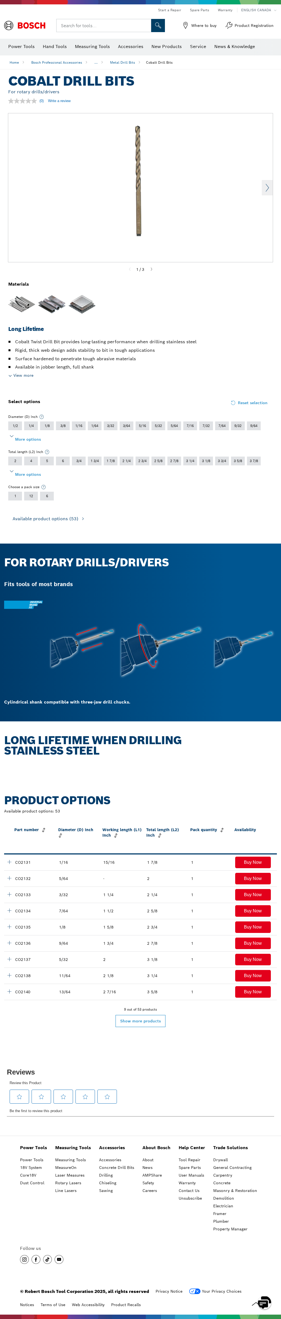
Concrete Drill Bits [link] (116, 1167)
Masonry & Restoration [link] (235, 1190)
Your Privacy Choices (221, 1291)
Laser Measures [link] (70, 1175)
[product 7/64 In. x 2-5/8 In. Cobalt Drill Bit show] (9, 910)
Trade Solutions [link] (230, 1148)
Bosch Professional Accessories (56, 62)
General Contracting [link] (232, 1167)
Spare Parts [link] (190, 1167)
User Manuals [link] (191, 1175)
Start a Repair (169, 10)
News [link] (147, 1167)
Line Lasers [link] (66, 1190)
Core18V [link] (28, 1175)
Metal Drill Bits (122, 62)
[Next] (151, 269)
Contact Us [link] (189, 1190)
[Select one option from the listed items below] (41, 416)
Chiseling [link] (107, 1182)
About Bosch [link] (156, 1148)
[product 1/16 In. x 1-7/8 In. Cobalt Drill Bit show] (9, 862)
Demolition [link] (223, 1198)
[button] (253, 862)
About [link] (147, 1159)
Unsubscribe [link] (190, 1198)
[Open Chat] (264, 1302)
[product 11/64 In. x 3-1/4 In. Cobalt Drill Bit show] (9, 975)
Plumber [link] (221, 1221)
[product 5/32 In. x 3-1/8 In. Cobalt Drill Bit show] (9, 959)
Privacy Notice (169, 1291)
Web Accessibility (88, 1304)
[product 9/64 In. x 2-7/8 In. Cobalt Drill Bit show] (9, 943)
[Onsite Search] (158, 25)
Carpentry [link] (222, 1175)
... (96, 62)
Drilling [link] (106, 1175)
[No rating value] (24, 101)
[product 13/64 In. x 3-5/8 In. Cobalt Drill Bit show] (9, 991)
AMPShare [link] (152, 1175)
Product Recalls (126, 1304)
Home (14, 62)
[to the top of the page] (273, 1286)
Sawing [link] (106, 1190)
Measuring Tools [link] (73, 1148)
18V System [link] (31, 1167)
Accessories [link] (112, 1148)
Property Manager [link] (230, 1229)
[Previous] (129, 269)
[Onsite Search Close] (146, 25)
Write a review (59, 101)
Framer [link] (219, 1213)
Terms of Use (53, 1304)
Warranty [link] (187, 1182)
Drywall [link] (220, 1159)
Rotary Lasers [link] (68, 1182)
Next (267, 187)
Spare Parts (199, 10)
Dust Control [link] (32, 1182)
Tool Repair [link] (189, 1159)
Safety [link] (148, 1182)
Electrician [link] (223, 1205)
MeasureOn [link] (66, 1167)
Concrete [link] (222, 1182)
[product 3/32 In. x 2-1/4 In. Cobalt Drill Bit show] (9, 894)
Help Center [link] (192, 1148)
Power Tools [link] (33, 1148)
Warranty (225, 10)
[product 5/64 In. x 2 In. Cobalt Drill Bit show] (9, 878)
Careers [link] (149, 1190)
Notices (27, 1304)
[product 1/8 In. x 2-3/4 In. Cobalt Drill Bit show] (9, 927)
